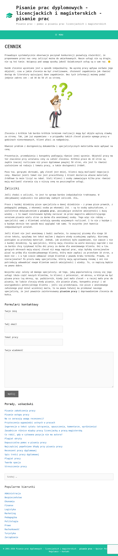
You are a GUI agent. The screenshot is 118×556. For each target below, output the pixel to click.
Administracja (13, 493)
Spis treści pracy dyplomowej (22, 454)
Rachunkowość (12, 529)
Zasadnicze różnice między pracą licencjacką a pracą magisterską (43, 430)
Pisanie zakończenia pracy (20, 410)
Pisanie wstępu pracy (17, 414)
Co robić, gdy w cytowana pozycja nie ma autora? (33, 434)
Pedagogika (11, 517)
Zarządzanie (11, 537)
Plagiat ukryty (13, 438)
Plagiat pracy (13, 458)
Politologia (11, 521)
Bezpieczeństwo (13, 497)
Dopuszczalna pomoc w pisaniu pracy (25, 442)
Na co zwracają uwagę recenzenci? (24, 418)
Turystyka (10, 533)
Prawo (8, 525)
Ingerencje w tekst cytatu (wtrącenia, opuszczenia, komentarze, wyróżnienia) (51, 426)
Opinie (99, 549)
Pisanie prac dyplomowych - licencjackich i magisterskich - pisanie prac (59, 13)
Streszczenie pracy (16, 466)
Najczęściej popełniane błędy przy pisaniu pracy (33, 446)
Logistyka (10, 509)
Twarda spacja (13, 462)
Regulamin (54, 551)
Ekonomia (9, 501)
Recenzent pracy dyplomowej (21, 450)
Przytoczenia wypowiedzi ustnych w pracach (30, 422)
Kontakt (65, 551)
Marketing (10, 513)
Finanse (9, 505)
